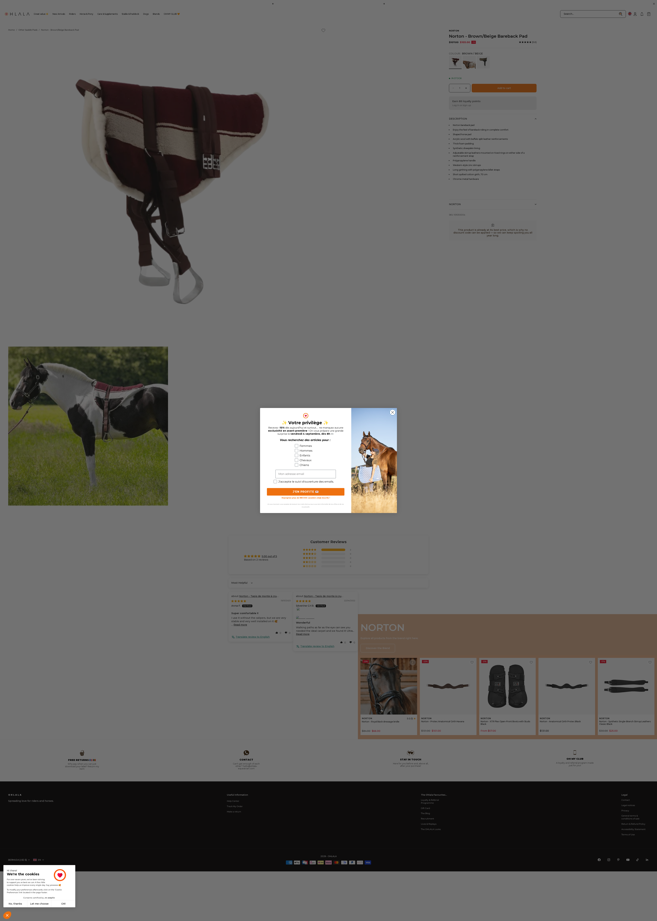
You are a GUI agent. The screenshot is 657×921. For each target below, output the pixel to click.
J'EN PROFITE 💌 (306, 491)
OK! (63, 903)
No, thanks (15, 903)
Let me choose (39, 903)
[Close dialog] (393, 412)
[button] (7, 915)
